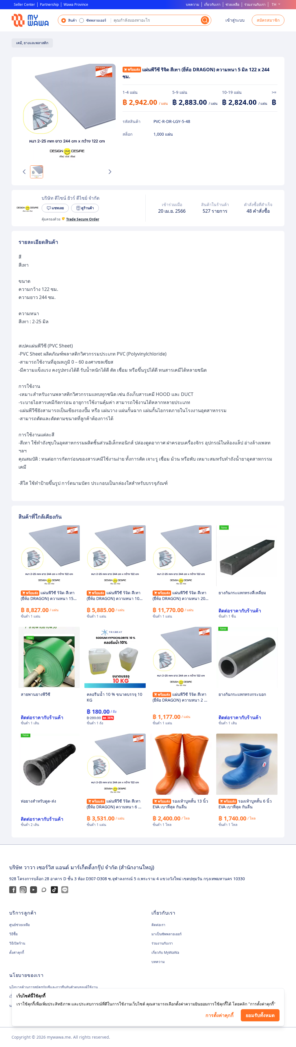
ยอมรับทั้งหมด (260, 1015)
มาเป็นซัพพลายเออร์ (166, 934)
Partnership (49, 4)
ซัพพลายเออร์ (96, 20)
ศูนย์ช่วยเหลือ (19, 925)
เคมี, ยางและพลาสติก (32, 42)
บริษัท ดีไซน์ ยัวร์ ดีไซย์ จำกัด (70, 198)
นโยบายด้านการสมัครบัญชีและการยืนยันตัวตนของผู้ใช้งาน (53, 987)
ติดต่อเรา (158, 924)
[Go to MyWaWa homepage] (30, 20)
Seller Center (24, 4)
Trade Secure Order (82, 219)
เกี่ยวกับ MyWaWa (165, 952)
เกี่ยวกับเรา (212, 4)
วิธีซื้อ (13, 934)
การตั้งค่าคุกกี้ (220, 1015)
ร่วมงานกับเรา (255, 4)
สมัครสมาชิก (268, 20)
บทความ (192, 4)
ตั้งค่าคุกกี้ (16, 952)
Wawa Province (76, 4)
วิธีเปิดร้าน (17, 943)
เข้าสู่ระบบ (235, 20)
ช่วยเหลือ (232, 4)
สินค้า (72, 20)
